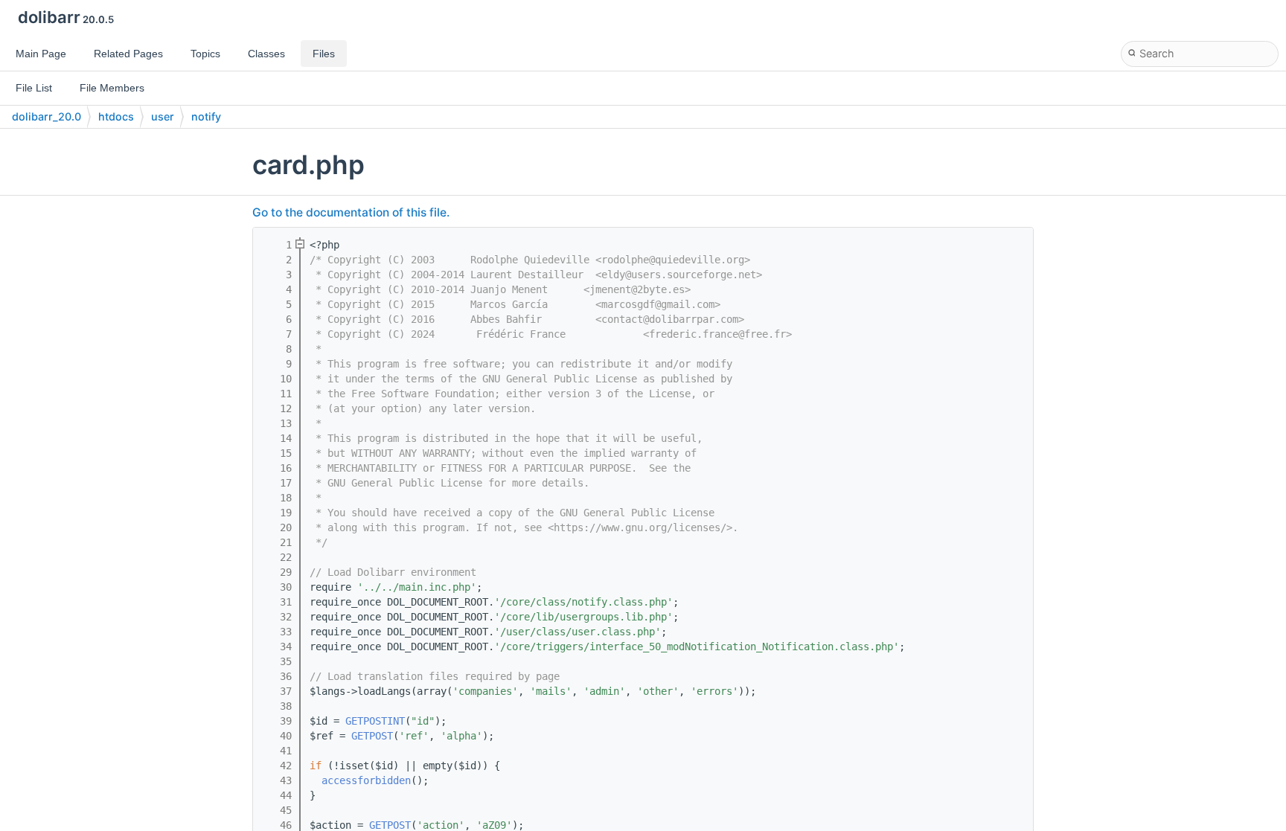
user (162, 116)
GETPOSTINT (375, 721)
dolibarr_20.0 (46, 116)
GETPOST (372, 736)
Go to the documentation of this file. (351, 212)
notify (206, 116)
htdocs (116, 116)
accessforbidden (366, 780)
